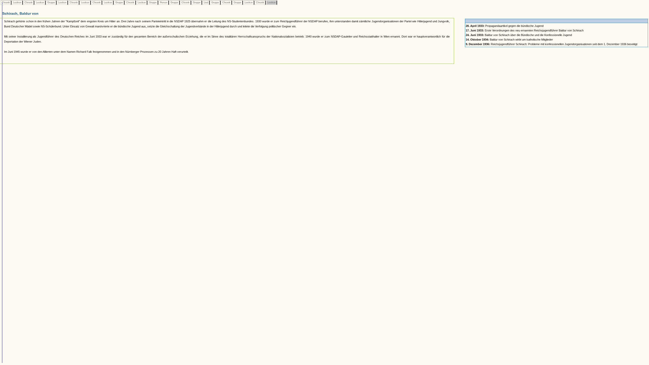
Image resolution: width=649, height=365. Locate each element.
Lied (206, 2)
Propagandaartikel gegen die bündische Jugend (505, 25)
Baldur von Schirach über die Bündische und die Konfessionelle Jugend (519, 34)
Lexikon (17, 2)
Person (163, 2)
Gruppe (51, 2)
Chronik (6, 2)
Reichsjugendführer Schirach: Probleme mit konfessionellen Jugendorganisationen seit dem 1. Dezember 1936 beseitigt (551, 44)
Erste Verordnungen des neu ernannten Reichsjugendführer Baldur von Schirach (525, 30)
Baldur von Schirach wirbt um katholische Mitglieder (509, 39)
